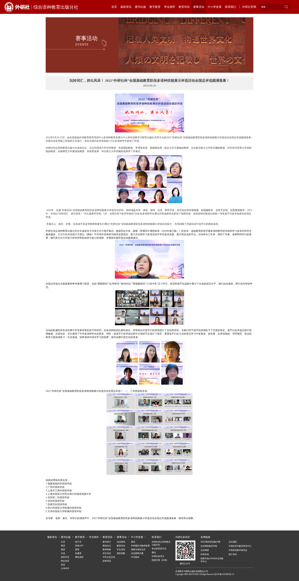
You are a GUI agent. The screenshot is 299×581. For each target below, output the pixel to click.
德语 (63, 549)
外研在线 (205, 554)
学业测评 (169, 6)
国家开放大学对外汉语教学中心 (212, 560)
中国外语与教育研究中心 (240, 546)
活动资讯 (121, 542)
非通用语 (65, 568)
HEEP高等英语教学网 (210, 542)
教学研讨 (107, 542)
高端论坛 (107, 545)
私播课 (78, 553)
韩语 (63, 565)
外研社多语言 (158, 556)
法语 (63, 553)
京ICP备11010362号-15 (224, 574)
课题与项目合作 (138, 549)
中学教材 (135, 557)
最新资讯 (126, 6)
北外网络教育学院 (209, 546)
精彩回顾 (121, 553)
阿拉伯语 (65, 561)
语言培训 (107, 553)
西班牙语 (65, 557)
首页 (114, 6)
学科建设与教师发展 (140, 545)
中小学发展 (214, 6)
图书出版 (140, 6)
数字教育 (155, 6)
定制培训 (107, 561)
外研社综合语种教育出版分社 (161, 543)
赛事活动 (198, 6)
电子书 (78, 542)
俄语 (63, 545)
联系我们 (230, 6)
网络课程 (79, 557)
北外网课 (205, 550)
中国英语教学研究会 (238, 550)
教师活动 (121, 545)
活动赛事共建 (137, 553)
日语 (63, 542)
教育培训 (184, 6)
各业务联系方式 (159, 548)
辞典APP (79, 545)
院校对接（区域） (160, 560)
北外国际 (233, 542)
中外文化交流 (109, 557)
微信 (154, 552)
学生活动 (121, 549)
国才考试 (233, 554)
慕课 (77, 549)
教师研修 (107, 549)
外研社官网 (249, 6)
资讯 (133, 542)
